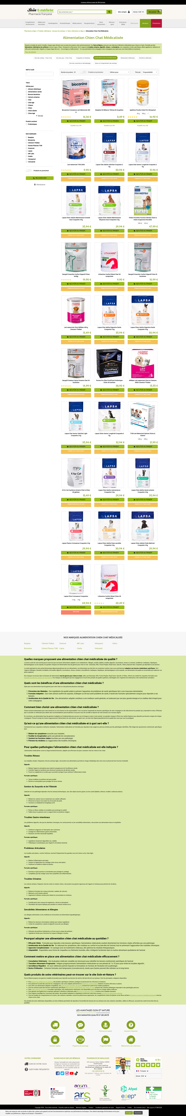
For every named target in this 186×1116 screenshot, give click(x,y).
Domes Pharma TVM (35, 145)
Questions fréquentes (131, 1031)
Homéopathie (53, 23)
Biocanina (31, 140)
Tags (28, 83)
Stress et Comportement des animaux (106, 63)
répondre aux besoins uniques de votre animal (38, 678)
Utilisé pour (30, 86)
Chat (29, 100)
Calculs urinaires (34, 97)
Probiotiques (32, 124)
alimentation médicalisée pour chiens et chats (81, 987)
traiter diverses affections (39, 989)
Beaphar (31, 137)
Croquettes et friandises (83, 58)
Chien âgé (31, 113)
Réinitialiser (40, 184)
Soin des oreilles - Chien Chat (43, 58)
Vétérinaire (134, 23)
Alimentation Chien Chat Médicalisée (105, 58)
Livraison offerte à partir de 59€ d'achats (93, 2)
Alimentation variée (35, 92)
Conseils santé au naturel (66, 1107)
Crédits (129, 1107)
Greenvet (31, 148)
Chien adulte (32, 111)
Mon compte (122, 12)
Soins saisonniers (101, 23)
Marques (145, 23)
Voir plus (40, 116)
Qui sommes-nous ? (140, 1107)
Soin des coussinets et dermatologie (80, 63)
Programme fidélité (105, 1046)
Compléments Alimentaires (30, 23)
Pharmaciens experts (105, 1031)
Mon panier (152, 12)
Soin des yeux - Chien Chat (64, 58)
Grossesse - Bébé (123, 23)
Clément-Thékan (34, 143)
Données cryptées (55, 1046)
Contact (91, 1107)
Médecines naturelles (41, 23)
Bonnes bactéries (34, 94)
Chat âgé (31, 103)
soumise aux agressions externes (111, 993)
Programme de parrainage (80, 1046)
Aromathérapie (65, 23)
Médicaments (77, 23)
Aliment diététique (34, 89)
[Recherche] (109, 12)
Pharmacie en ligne (30, 31)
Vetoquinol (32, 159)
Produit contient (31, 121)
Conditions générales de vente (104, 1107)
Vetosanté (31, 162)
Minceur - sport (112, 23)
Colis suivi (55, 1031)
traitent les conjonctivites (89, 984)
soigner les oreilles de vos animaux (42, 982)
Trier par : (138, 72)
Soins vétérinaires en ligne (75, 31)
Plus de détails (30, 52)
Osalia (30, 156)
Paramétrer (138, 1113)
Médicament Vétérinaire (128, 58)
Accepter (129, 1113)
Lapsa (30, 151)
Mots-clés (30, 70)
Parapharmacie (89, 23)
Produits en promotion (41, 171)
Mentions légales (81, 1107)
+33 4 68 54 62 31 (98, 1071)
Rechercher (41, 178)
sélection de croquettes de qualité (71, 986)
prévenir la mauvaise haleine (86, 991)
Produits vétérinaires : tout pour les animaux (51, 31)
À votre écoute (80, 1031)
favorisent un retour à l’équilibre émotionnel (143, 995)
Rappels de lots (120, 1107)
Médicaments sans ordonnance (131, 1046)
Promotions (156, 23)
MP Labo (31, 154)
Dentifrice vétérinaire (145, 58)
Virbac (114, 643)
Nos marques (31, 134)
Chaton (30, 105)
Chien (30, 108)
